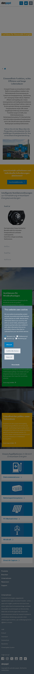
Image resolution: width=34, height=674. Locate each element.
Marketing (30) (22, 338)
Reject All (9, 357)
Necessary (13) (11, 336)
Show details (15, 364)
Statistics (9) (10, 338)
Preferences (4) (23, 336)
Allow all (9, 344)
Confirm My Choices (12, 351)
